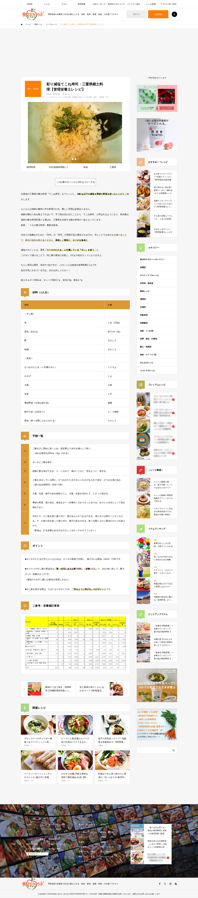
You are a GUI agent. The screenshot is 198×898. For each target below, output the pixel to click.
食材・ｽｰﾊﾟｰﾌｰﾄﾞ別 (148, 355)
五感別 (143, 307)
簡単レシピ (145, 291)
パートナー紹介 (133, 4)
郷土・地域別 (145, 347)
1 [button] (73, 159)
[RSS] (175, 883)
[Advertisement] (99, 48)
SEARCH (174, 14)
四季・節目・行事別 (148, 339)
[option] (75, 132)
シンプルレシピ (52, 97)
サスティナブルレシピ (149, 275)
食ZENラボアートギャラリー (152, 259)
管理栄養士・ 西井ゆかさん (62, 94)
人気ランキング (99, 4)
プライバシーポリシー (57, 844)
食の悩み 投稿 (54, 849)
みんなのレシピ (146, 362)
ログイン (136, 14)
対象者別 (144, 315)
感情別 (143, 299)
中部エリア (82, 97)
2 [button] (75, 159)
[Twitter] (165, 883)
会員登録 (158, 14)
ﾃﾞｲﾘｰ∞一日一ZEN (168, 4)
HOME (29, 4)
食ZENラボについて (116, 4)
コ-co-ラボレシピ (147, 370)
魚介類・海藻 (92, 97)
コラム (64, 4)
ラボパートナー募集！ (35, 839)
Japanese (33, 854)
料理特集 (81, 4)
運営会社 (52, 839)
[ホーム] (21, 24)
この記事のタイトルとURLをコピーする (75, 182)
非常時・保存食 (146, 283)
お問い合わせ (32, 844)
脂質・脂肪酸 (72, 97)
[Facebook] (159, 883)
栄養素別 (144, 323)
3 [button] (78, 159)
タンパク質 (63, 97)
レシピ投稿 (151, 4)
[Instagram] (170, 883)
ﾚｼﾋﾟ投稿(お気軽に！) (35, 849)
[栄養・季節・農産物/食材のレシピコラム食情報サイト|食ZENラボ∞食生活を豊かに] (33, 14)
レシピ (47, 4)
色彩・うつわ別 (146, 331)
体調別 (143, 267)
